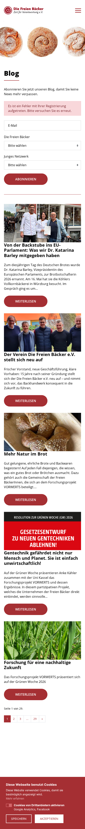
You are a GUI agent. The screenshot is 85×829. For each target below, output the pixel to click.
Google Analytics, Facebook (39, 807)
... (27, 719)
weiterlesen (25, 301)
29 (35, 719)
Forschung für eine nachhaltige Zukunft (37, 664)
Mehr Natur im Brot (25, 454)
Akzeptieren (49, 818)
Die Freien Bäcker (17, 137)
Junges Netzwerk (16, 156)
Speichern (18, 818)
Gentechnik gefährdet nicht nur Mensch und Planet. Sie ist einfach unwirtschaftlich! (41, 558)
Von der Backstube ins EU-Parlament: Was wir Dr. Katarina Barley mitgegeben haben (39, 250)
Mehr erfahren (15, 798)
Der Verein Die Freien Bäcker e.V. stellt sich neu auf (39, 356)
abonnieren (25, 179)
